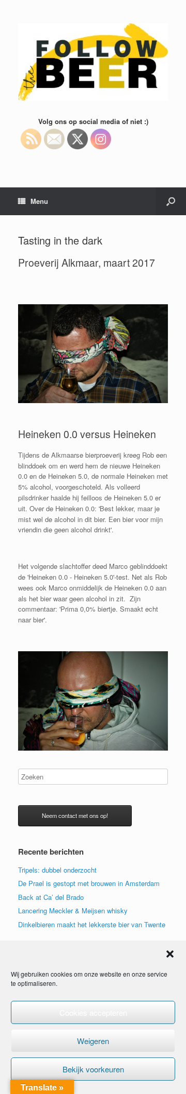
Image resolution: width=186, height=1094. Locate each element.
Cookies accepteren (93, 1012)
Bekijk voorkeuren (93, 1069)
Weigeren (93, 1040)
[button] (170, 954)
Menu (39, 201)
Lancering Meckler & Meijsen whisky (73, 910)
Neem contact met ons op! (75, 815)
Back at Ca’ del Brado (51, 897)
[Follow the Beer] (93, 62)
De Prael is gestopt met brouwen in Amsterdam (89, 883)
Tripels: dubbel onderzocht (57, 870)
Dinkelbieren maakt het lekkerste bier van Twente (91, 924)
